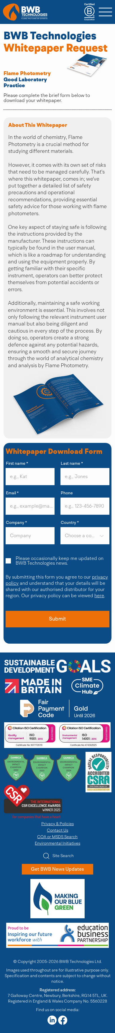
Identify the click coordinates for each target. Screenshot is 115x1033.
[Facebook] (62, 1020)
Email (11, 493)
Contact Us (57, 830)
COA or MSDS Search (57, 837)
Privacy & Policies (57, 824)
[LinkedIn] (52, 1020)
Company (15, 523)
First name (15, 464)
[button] (57, 619)
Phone (67, 493)
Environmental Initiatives (57, 843)
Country (68, 523)
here (99, 595)
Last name (70, 464)
